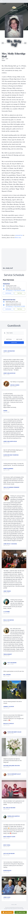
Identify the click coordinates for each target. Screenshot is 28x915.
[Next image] (25, 559)
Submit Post (14, 342)
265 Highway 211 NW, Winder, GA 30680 (15, 290)
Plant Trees (19, 293)
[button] (14, 559)
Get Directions (8, 293)
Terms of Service (18, 908)
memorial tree (19, 235)
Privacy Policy (10, 908)
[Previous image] (3, 559)
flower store (18, 237)
